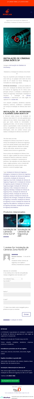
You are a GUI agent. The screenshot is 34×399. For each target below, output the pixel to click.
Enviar (26, 314)
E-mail (5, 299)
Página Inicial (9, 20)
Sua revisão (7, 281)
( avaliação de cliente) (16, 320)
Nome (5, 291)
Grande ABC (15, 99)
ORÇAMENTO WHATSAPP (10, 381)
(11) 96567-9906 (10, 376)
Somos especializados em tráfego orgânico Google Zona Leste (17, 392)
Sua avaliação (7, 279)
